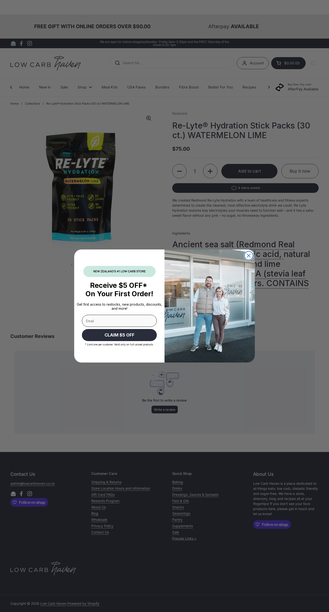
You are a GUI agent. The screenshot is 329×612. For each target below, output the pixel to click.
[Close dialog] (248, 255)
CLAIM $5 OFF (119, 334)
